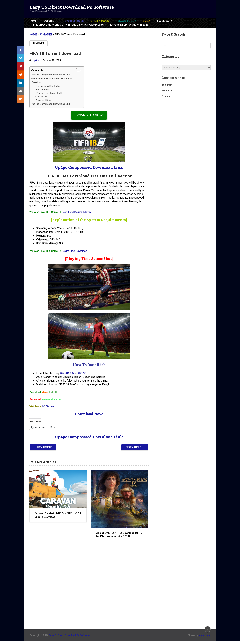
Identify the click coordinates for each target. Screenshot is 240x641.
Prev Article (44, 447)
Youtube (166, 96)
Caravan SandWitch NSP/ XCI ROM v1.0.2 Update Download (57, 515)
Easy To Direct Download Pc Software (71, 7)
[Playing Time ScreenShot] (49, 93)
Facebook (167, 90)
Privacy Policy (126, 20)
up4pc (36, 60)
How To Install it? (44, 96)
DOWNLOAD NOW (89, 115)
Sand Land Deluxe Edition (76, 212)
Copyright (50, 20)
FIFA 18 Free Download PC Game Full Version (52, 80)
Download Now (43, 100)
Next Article (133, 447)
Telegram (167, 84)
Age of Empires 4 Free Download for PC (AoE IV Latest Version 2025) (119, 534)
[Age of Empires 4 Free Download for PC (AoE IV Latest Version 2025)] (119, 499)
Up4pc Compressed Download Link (51, 74)
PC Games (38, 43)
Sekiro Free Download (74, 251)
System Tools (74, 20)
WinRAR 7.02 (67, 373)
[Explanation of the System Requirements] (48, 88)
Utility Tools (100, 20)
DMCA (146, 20)
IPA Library (164, 20)
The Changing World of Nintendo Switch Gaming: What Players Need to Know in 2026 (90, 24)
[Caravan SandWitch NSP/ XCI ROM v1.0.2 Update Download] (58, 489)
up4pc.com (205, 635)
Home (33, 20)
